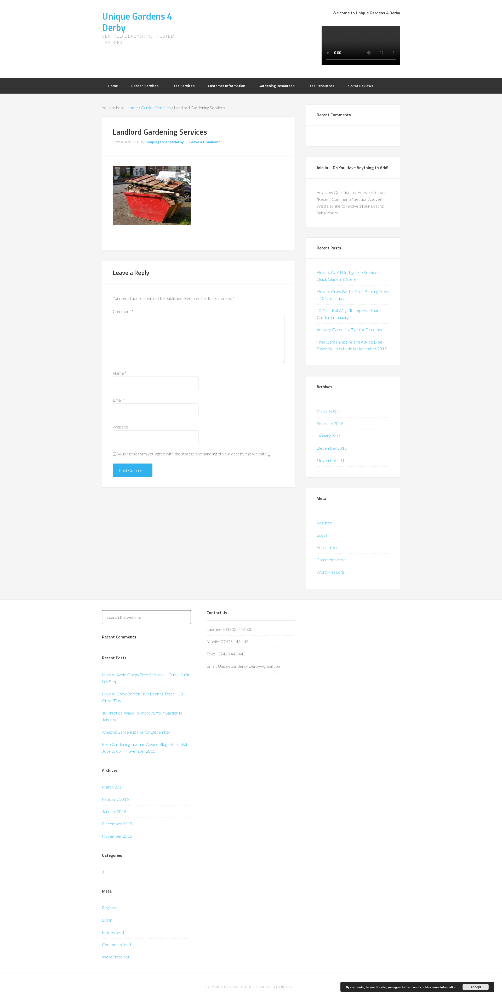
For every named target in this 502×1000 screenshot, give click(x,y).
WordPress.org (330, 571)
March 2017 (328, 411)
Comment (123, 311)
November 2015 (332, 460)
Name (120, 372)
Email (119, 399)
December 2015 (332, 447)
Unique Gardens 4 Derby (137, 22)
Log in (322, 535)
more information (444, 987)
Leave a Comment (204, 142)
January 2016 (329, 435)
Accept (475, 987)
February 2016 (330, 423)
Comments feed (331, 559)
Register (324, 522)
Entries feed (328, 547)
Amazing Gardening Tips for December (351, 329)
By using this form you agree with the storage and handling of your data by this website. (193, 453)
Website (120, 426)
